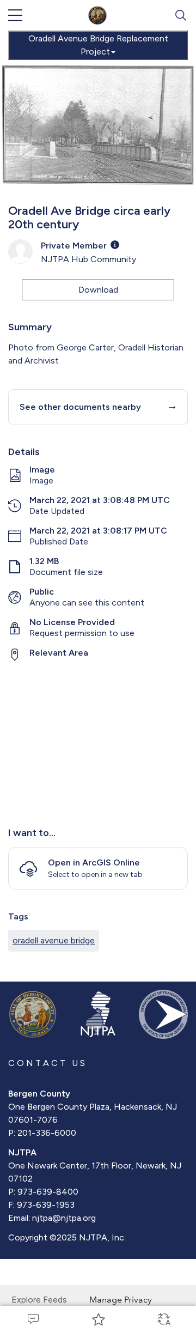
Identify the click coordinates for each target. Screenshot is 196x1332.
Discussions (32, 1319)
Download (98, 289)
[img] (114, 244)
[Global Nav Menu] (15, 15)
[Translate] (163, 1319)
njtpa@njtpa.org (64, 1218)
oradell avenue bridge (54, 940)
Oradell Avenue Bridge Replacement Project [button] (98, 45)
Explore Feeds (39, 1299)
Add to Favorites (98, 1319)
